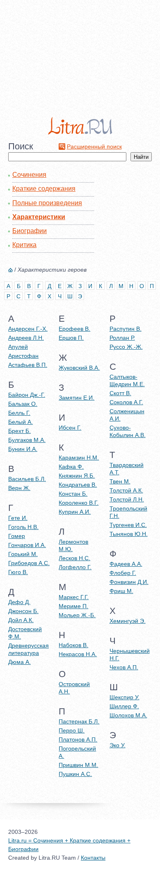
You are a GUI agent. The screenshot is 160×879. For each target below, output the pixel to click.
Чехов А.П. (124, 667)
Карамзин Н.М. (79, 457)
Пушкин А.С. (75, 774)
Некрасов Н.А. (78, 654)
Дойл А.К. (21, 620)
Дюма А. (19, 662)
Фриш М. (121, 591)
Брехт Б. (19, 431)
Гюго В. (18, 572)
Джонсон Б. (23, 611)
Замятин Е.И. (76, 397)
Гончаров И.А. (27, 545)
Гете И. (17, 518)
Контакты (93, 857)
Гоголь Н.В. (23, 527)
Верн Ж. (19, 488)
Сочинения (29, 174)
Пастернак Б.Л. (79, 721)
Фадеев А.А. (126, 564)
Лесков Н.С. (74, 558)
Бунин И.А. (22, 449)
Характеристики (38, 216)
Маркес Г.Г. (74, 597)
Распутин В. (126, 328)
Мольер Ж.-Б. (77, 615)
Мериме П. (73, 606)
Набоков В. (73, 645)
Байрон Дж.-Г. (26, 394)
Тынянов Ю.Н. (129, 534)
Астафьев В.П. (27, 365)
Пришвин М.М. (78, 765)
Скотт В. (120, 393)
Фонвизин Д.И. (129, 582)
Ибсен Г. (70, 427)
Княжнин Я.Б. (77, 475)
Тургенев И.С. (128, 525)
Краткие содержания (43, 188)
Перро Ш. (72, 730)
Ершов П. (71, 337)
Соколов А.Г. (126, 402)
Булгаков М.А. (27, 440)
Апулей (18, 346)
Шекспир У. (124, 697)
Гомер (16, 536)
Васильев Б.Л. (27, 479)
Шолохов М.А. (128, 715)
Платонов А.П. (78, 739)
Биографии (29, 230)
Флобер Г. (123, 573)
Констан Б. (73, 493)
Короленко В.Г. (78, 502)
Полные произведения (47, 202)
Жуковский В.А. (79, 367)
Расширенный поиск (94, 146)
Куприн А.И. (75, 511)
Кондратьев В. (78, 484)
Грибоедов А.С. (29, 563)
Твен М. (120, 481)
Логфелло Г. (75, 567)
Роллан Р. (122, 337)
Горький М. (23, 554)
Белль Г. (19, 413)
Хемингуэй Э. (128, 621)
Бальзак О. (22, 404)
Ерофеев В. (74, 328)
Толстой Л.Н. (127, 499)
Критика (24, 244)
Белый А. (20, 422)
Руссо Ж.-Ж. (126, 346)
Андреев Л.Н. (26, 337)
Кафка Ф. (71, 466)
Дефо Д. (19, 602)
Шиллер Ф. (124, 706)
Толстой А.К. (126, 490)
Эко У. (118, 745)
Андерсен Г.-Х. (28, 328)
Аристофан (23, 356)
